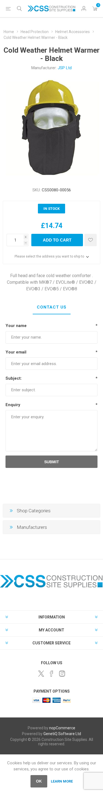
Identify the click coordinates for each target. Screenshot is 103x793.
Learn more (62, 781)
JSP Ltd (65, 67)
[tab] (51, 307)
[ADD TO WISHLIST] (90, 240)
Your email (15, 352)
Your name (16, 325)
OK (39, 781)
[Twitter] (41, 673)
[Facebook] (51, 673)
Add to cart (57, 240)
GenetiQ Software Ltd (62, 734)
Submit (51, 462)
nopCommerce (62, 728)
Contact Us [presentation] (51, 307)
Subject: (13, 378)
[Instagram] (62, 673)
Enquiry (12, 404)
